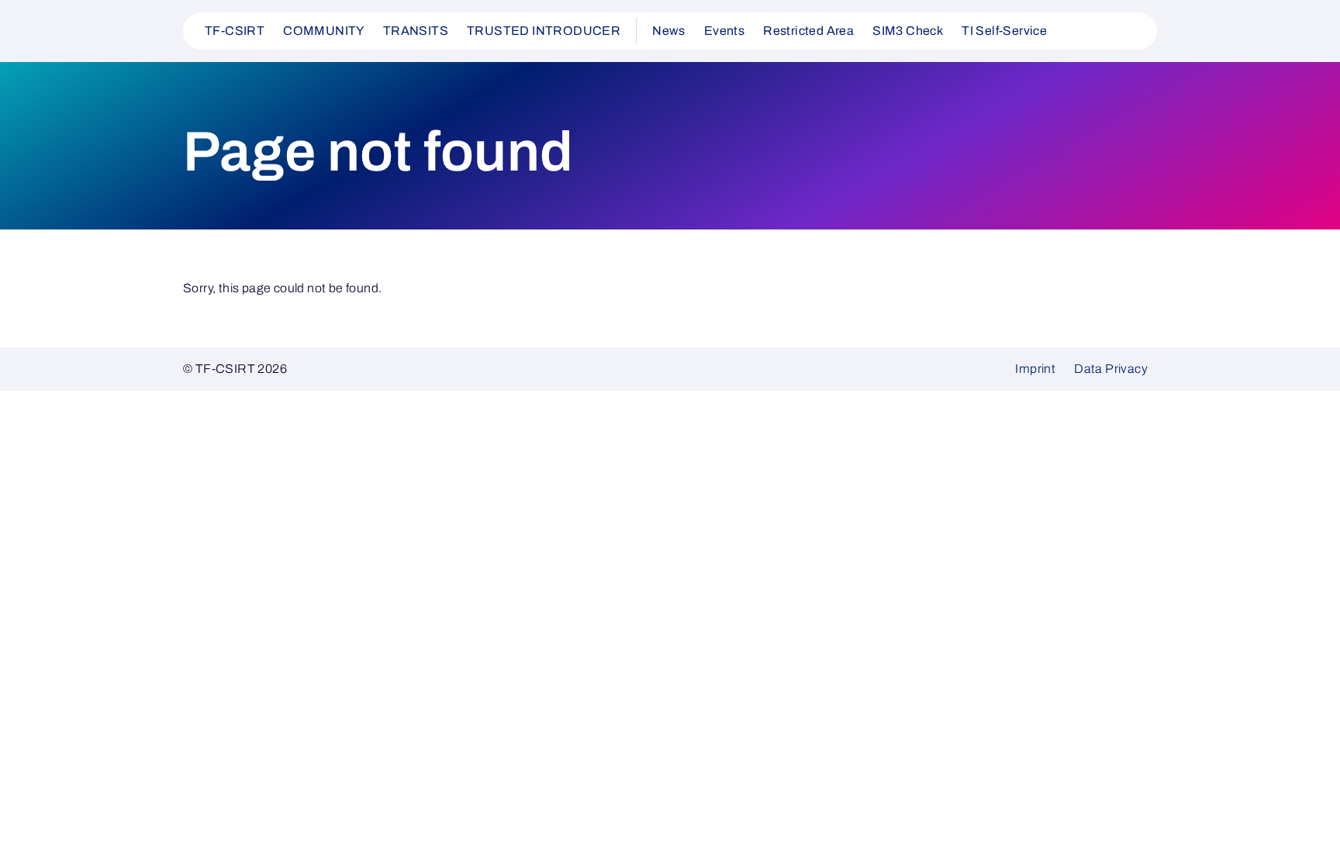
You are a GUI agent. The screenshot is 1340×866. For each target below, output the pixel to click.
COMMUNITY (323, 30)
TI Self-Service (1004, 30)
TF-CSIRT (234, 30)
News (669, 30)
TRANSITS (415, 30)
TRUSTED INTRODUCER (543, 30)
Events (724, 30)
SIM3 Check (907, 30)
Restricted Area (808, 30)
